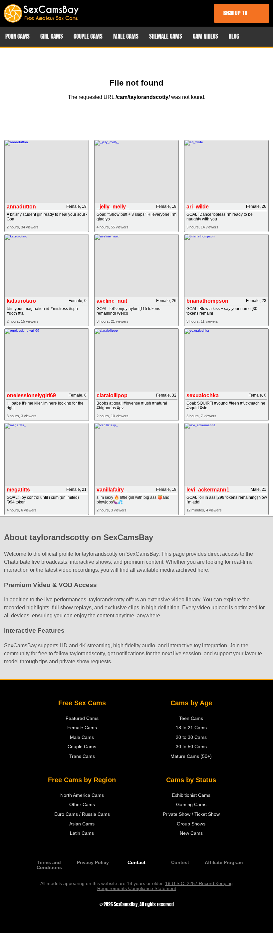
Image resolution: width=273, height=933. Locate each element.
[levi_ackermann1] (226, 454)
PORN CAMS (17, 36)
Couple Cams (82, 746)
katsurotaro (21, 301)
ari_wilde (197, 206)
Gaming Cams (191, 804)
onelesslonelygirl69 (31, 395)
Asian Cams (82, 823)
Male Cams (82, 737)
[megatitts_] (46, 454)
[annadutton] (46, 171)
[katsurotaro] (46, 265)
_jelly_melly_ (113, 206)
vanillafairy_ (112, 489)
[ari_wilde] (226, 171)
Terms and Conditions (49, 865)
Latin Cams (82, 833)
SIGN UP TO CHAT (235, 13)
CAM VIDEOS (205, 36)
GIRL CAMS (51, 36)
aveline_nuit (112, 301)
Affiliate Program (224, 862)
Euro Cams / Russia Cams (82, 814)
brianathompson (207, 301)
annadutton (21, 206)
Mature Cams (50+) (191, 756)
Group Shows (191, 823)
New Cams (191, 833)
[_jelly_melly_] (136, 171)
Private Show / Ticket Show (191, 814)
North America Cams (82, 795)
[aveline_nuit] (136, 265)
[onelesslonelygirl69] (46, 360)
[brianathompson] (226, 265)
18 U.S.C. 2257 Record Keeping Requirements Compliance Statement (165, 886)
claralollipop (112, 395)
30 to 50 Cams (191, 746)
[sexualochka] (226, 360)
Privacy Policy (93, 862)
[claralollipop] (136, 360)
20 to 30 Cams (191, 737)
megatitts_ (20, 489)
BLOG (234, 36)
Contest (180, 862)
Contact (136, 862)
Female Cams (82, 727)
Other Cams (82, 804)
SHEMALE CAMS (165, 36)
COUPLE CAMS (88, 36)
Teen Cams (191, 718)
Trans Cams (82, 756)
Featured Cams (82, 718)
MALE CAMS (125, 36)
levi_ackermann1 (207, 489)
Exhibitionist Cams (191, 795)
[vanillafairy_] (136, 454)
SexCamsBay (125, 904)
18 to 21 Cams (191, 727)
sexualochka (202, 395)
